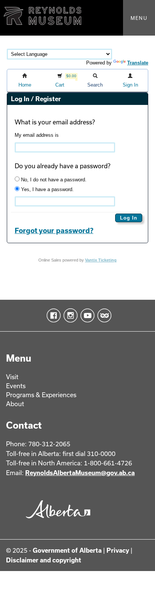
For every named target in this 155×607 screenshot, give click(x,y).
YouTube (86, 315)
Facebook (52, 315)
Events (16, 385)
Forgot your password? (54, 230)
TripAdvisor (102, 315)
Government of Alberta (67, 550)
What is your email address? (55, 122)
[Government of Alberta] (56, 521)
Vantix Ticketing (101, 260)
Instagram (69, 315)
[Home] (77, 18)
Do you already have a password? (62, 165)
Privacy (117, 550)
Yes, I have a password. (47, 189)
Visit (12, 376)
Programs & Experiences (41, 394)
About (15, 403)
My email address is (37, 135)
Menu (139, 18)
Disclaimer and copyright (43, 560)
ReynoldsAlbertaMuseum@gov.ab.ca (80, 472)
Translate (137, 63)
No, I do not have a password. (53, 179)
